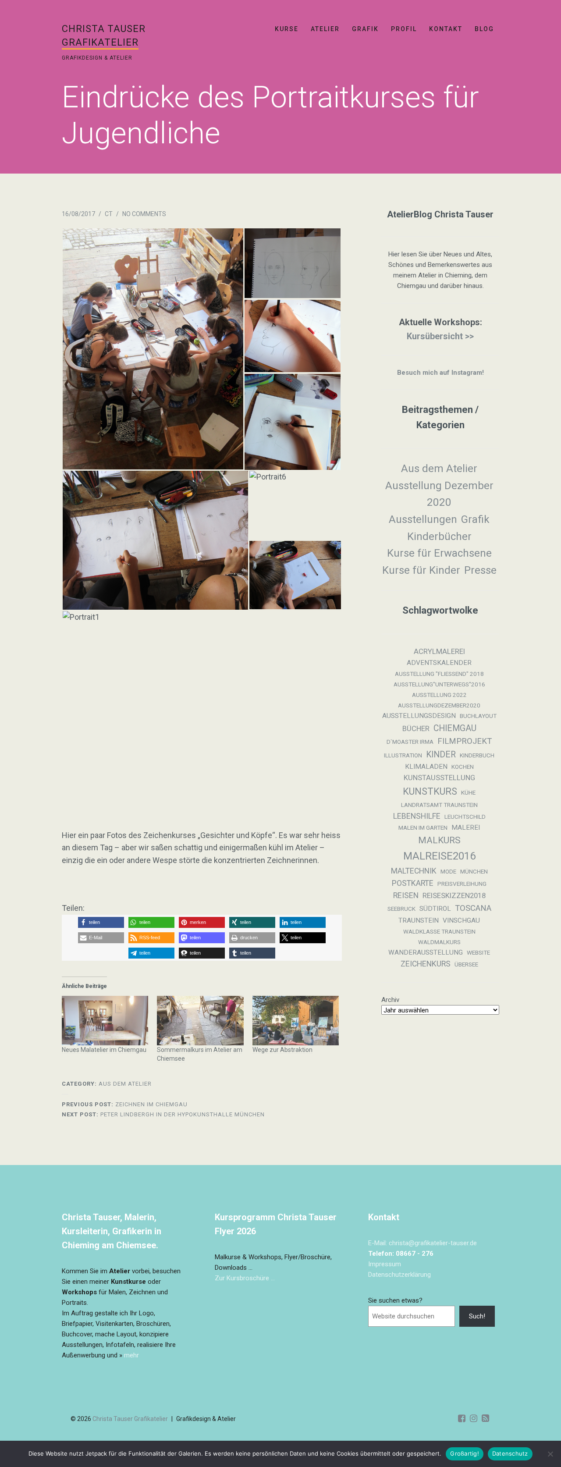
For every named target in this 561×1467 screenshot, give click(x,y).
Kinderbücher (439, 536)
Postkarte (412, 883)
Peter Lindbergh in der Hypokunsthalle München (163, 1114)
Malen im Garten (422, 827)
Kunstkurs (430, 791)
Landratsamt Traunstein (439, 805)
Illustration (403, 755)
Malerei (465, 827)
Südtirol (435, 909)
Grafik (365, 28)
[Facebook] (462, 1418)
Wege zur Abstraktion (282, 1049)
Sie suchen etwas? (395, 1300)
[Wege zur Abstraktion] (295, 1020)
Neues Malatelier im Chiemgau (104, 1049)
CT (109, 213)
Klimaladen (426, 767)
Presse (480, 570)
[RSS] (485, 1418)
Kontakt (445, 28)
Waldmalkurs (439, 942)
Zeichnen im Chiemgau (125, 1104)
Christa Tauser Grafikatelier (130, 1418)
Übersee (466, 964)
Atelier (325, 28)
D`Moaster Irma (410, 742)
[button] (153, 348)
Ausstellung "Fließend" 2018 (439, 674)
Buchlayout (478, 716)
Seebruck (401, 909)
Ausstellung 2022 (439, 695)
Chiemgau (454, 728)
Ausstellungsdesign (419, 716)
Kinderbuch (477, 755)
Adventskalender (439, 663)
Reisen (406, 895)
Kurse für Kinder (421, 570)
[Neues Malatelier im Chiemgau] (105, 1020)
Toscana (473, 908)
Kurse (286, 28)
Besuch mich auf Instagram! (440, 373)
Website (478, 952)
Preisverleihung (461, 884)
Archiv (390, 1000)
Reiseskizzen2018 (454, 896)
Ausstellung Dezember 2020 (439, 494)
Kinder (441, 754)
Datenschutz (510, 1453)
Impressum (384, 1264)
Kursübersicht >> (440, 336)
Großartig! (464, 1453)
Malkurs (439, 840)
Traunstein (418, 920)
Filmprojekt (464, 741)
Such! (477, 1316)
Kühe (468, 792)
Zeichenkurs (426, 963)
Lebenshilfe (416, 816)
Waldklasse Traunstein (439, 931)
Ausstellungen (423, 519)
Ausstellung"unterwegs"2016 (439, 684)
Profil (404, 28)
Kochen (462, 767)
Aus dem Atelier (125, 1083)
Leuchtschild (465, 816)
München (474, 871)
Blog (484, 28)
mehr (131, 1355)
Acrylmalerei (439, 651)
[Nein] (550, 1453)
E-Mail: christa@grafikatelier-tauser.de (422, 1243)
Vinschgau (461, 920)
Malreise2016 (439, 856)
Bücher (416, 729)
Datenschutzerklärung (399, 1275)
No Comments (144, 213)
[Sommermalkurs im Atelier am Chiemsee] (200, 1020)
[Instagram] (474, 1418)
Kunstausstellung (439, 778)
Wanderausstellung (425, 952)
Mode (448, 871)
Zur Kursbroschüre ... (245, 1278)
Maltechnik (414, 871)
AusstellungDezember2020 (439, 705)
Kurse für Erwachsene (439, 553)
